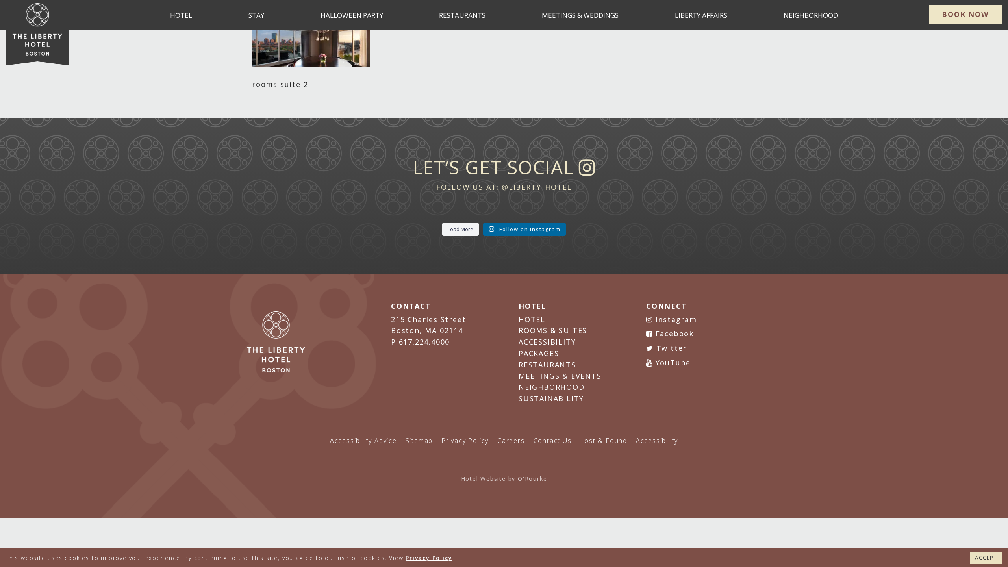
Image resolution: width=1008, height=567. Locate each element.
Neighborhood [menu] (811, 15)
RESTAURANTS (547, 364)
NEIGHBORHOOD (552, 387)
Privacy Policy (429, 557)
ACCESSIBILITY (547, 341)
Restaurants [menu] (462, 15)
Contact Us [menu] (553, 440)
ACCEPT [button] (986, 557)
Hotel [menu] (181, 15)
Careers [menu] (511, 440)
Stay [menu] (256, 15)
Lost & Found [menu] (603, 440)
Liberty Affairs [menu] (701, 15)
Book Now (965, 14)
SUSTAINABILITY (551, 398)
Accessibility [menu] (657, 440)
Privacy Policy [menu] (465, 440)
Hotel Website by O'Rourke (504, 478)
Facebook (673, 333)
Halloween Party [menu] (352, 15)
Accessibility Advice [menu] (363, 440)
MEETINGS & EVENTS (560, 376)
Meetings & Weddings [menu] (580, 15)
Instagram (675, 319)
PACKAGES (539, 353)
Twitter (670, 348)
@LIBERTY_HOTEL (537, 187)
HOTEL (532, 319)
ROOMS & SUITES (553, 330)
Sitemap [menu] (419, 440)
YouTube (672, 362)
